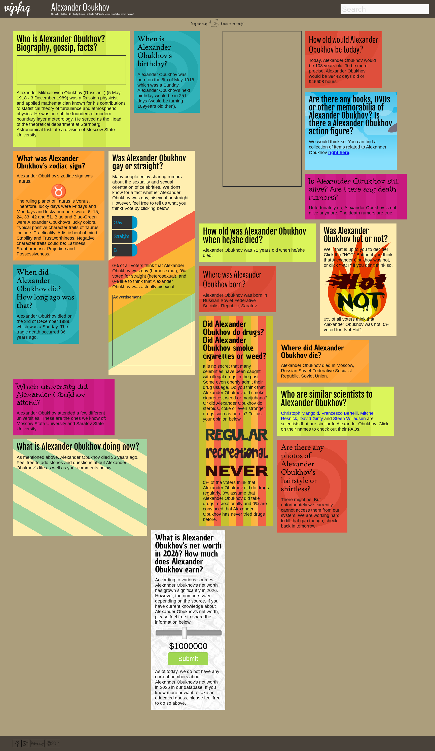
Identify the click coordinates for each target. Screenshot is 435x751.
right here (338, 152)
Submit (188, 658)
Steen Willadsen (349, 418)
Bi (115, 250)
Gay (118, 222)
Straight (121, 236)
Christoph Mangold (300, 413)
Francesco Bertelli (339, 413)
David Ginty (311, 418)
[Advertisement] (262, 108)
